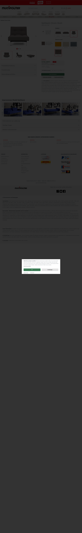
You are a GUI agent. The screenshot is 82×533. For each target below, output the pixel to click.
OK (32, 269)
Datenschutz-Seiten (27, 266)
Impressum (32, 272)
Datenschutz (26, 272)
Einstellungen (50, 269)
